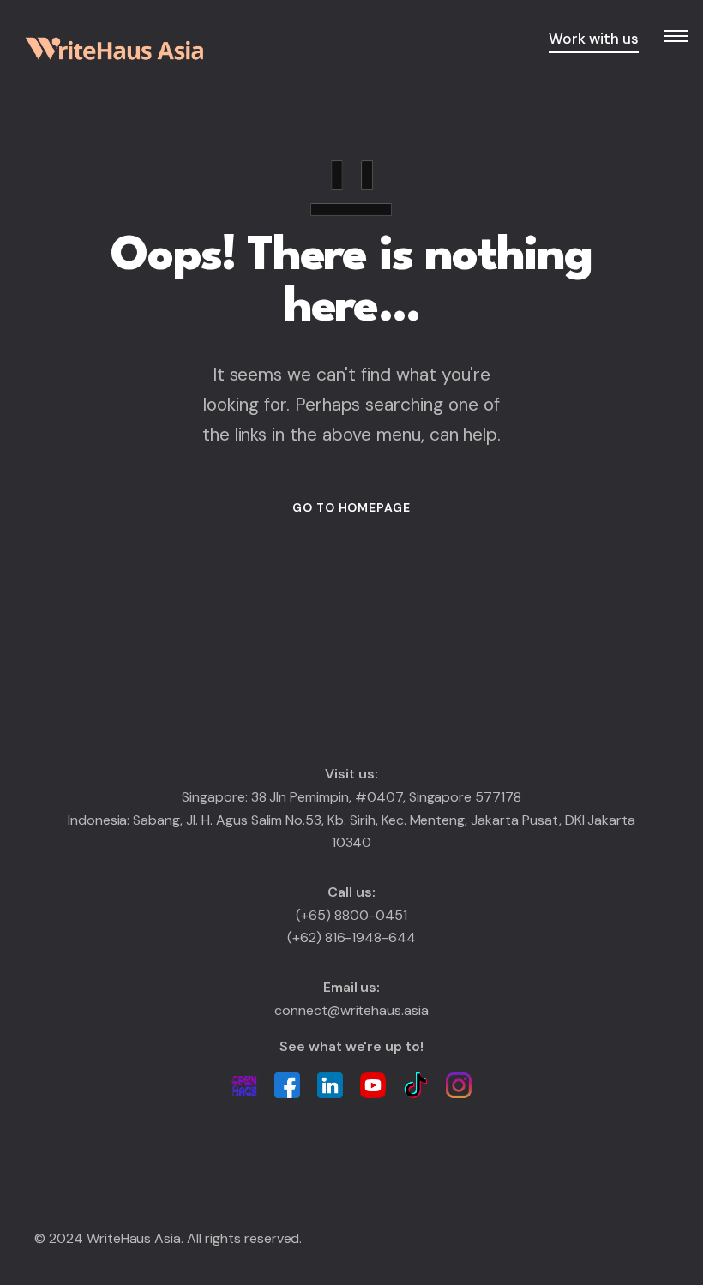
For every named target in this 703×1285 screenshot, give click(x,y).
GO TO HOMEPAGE (351, 507)
